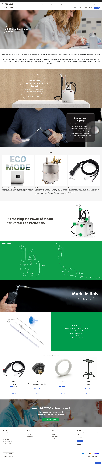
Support (61, 4)
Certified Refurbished (56, 439)
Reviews (90, 7)
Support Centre (30, 436)
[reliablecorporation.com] (7, 4)
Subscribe (80, 440)
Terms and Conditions (90, 456)
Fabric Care (35, 4)
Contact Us (29, 434)
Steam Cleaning (48, 4)
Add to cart (14, 393)
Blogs (28, 441)
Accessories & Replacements (51, 355)
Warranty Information (31, 438)
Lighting (56, 4)
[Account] (94, 4)
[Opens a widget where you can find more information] (98, 463)
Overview (75, 7)
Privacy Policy (97, 456)
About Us (67, 4)
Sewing (41, 4)
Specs (85, 7)
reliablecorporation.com (9, 456)
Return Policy (29, 439)
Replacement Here (71, 192)
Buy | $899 (97, 7)
